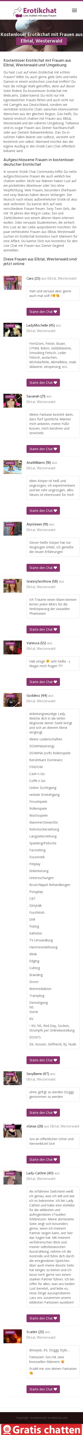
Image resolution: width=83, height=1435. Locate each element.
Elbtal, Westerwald (61, 278)
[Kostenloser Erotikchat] (35, 12)
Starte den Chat (42, 311)
